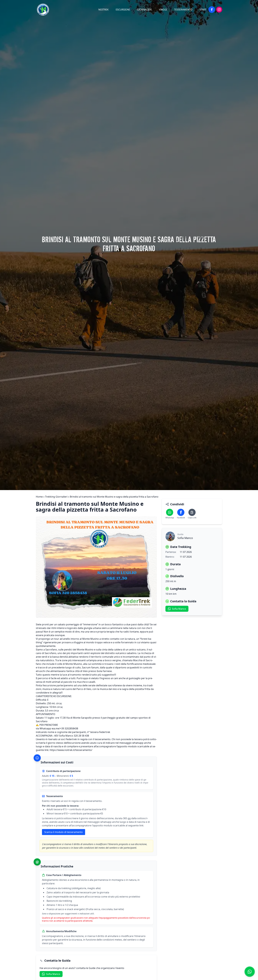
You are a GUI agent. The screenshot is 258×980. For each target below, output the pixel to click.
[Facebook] (211, 9)
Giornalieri (144, 9)
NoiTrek (103, 9)
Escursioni (123, 9)
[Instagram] (219, 10)
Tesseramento (183, 9)
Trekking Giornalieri (56, 496)
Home (39, 496)
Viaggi (163, 9)
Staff (203, 9)
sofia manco (53, 974)
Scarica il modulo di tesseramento (63, 832)
